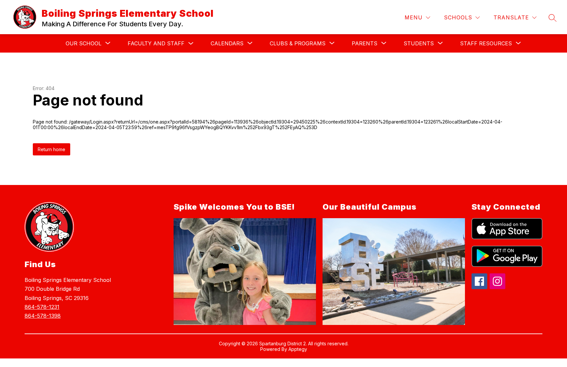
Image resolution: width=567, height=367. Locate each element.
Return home (51, 149)
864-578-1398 (43, 315)
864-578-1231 (42, 307)
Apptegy (297, 349)
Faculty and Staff (156, 43)
